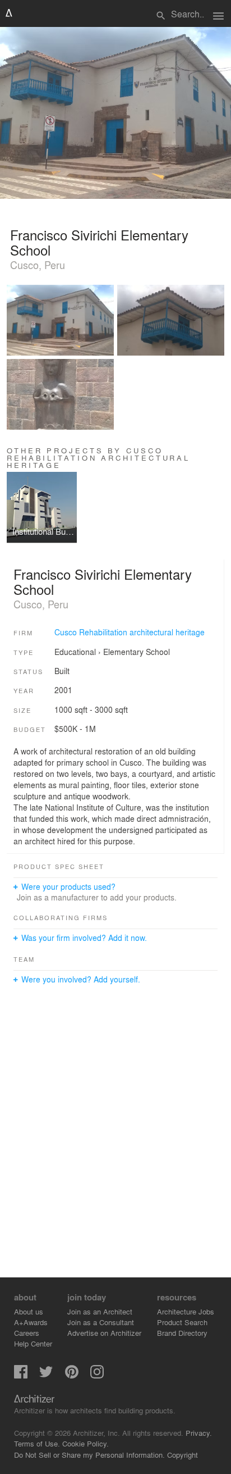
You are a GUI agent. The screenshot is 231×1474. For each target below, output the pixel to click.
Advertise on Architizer (104, 1332)
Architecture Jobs (185, 1311)
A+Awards (31, 1322)
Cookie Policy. (85, 1443)
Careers (26, 1332)
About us (28, 1311)
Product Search (182, 1322)
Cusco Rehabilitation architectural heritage (129, 632)
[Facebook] (20, 1375)
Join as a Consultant (100, 1322)
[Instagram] (97, 1375)
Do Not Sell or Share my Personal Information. (89, 1454)
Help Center (33, 1343)
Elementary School (136, 651)
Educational (75, 651)
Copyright (182, 1454)
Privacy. (199, 1432)
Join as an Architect (99, 1311)
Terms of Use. (37, 1443)
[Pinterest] (71, 1375)
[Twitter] (46, 1375)
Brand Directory (182, 1332)
